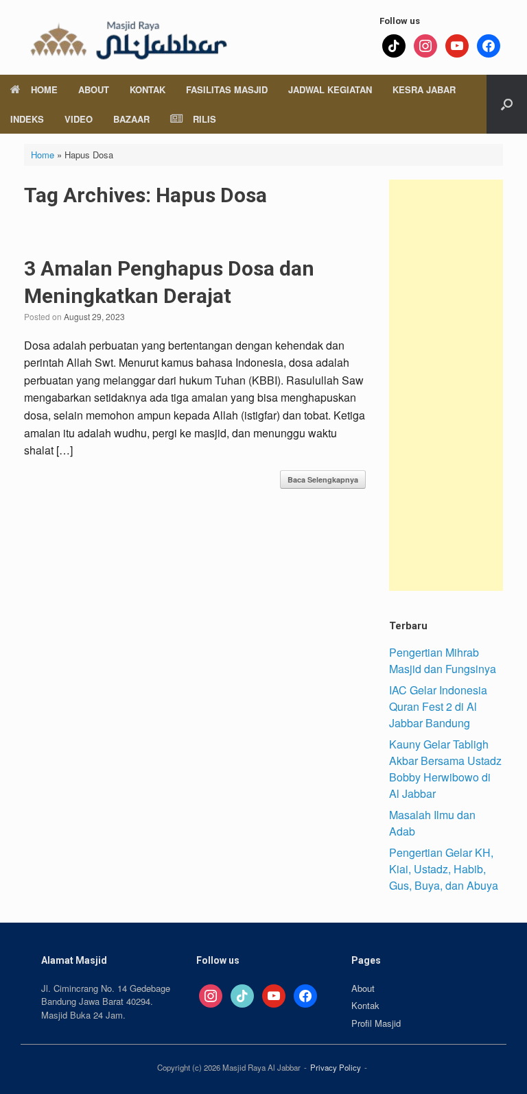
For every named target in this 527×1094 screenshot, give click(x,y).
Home (44, 89)
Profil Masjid (376, 1023)
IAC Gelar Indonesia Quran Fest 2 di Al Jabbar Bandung (438, 706)
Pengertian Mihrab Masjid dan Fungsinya (442, 660)
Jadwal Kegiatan (330, 89)
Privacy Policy (335, 1067)
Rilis (204, 118)
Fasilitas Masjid (227, 89)
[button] (507, 104)
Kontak (147, 89)
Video (79, 118)
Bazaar (131, 118)
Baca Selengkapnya (323, 479)
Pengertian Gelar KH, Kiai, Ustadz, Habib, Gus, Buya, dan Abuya (443, 868)
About (93, 89)
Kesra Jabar (424, 89)
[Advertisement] (446, 385)
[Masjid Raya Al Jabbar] (127, 37)
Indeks (27, 118)
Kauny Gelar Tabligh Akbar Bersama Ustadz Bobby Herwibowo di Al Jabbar (445, 768)
